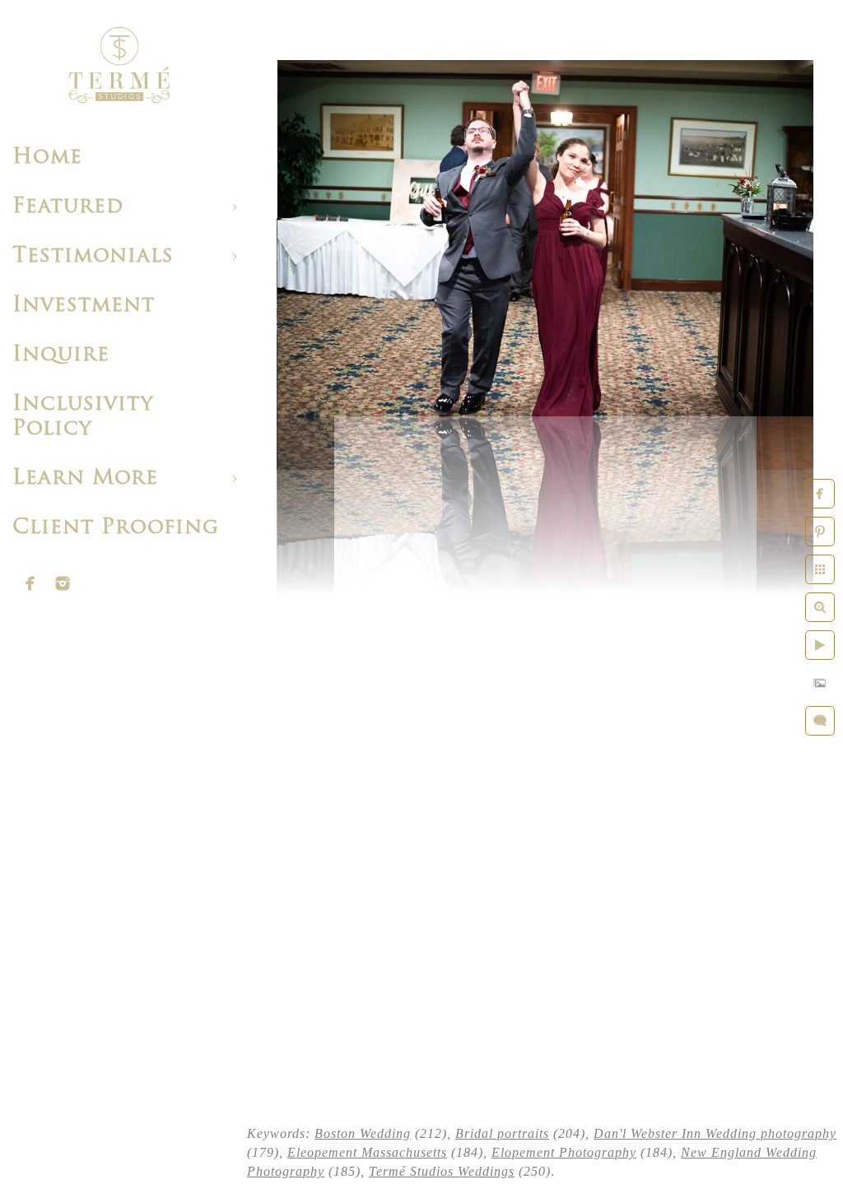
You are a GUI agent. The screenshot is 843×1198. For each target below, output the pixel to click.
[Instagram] (63, 583)
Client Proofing (115, 528)
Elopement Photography (563, 1152)
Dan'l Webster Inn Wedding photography (715, 1133)
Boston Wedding (362, 1133)
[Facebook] (30, 583)
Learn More (85, 478)
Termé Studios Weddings (442, 1171)
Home (47, 157)
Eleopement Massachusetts (367, 1152)
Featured (67, 207)
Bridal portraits (502, 1133)
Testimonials (93, 256)
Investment (83, 305)
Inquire (60, 355)
